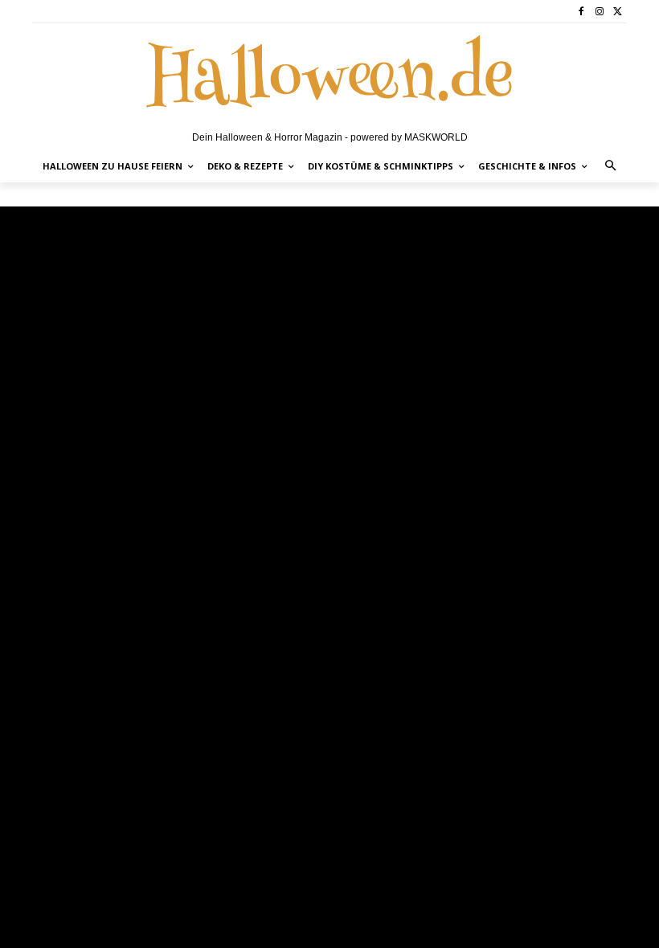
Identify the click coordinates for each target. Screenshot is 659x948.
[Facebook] (581, 11)
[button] (611, 166)
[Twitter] (617, 11)
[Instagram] (599, 11)
